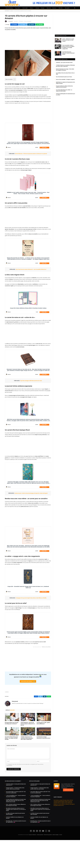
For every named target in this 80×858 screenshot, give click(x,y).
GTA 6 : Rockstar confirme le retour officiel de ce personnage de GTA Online (16, 805)
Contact (60, 834)
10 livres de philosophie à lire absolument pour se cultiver (65, 94)
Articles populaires (40, 834)
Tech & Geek (25, 8)
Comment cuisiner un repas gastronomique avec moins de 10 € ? (16, 784)
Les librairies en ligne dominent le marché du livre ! (43, 737)
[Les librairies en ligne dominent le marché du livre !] (44, 731)
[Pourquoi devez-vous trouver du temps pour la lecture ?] (12, 717)
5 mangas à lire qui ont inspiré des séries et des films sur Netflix (31, 598)
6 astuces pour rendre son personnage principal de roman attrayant (31, 493)
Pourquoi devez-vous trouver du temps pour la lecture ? (11, 723)
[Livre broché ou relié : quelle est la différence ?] (44, 717)
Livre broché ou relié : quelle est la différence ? (43, 723)
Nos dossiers (56, 800)
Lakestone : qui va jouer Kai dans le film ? (64, 62)
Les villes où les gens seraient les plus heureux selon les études (15, 814)
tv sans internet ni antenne (63, 804)
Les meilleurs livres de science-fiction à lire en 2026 (65, 73)
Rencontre (49, 8)
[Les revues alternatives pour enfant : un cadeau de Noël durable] (12, 731)
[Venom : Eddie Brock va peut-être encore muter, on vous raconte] (58, 40)
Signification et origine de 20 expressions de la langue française (65, 83)
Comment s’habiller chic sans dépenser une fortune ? (15, 818)
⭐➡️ (28, 681)
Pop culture (17, 8)
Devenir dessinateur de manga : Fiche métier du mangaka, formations (65, 69)
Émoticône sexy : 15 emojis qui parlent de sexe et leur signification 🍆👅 (16, 821)
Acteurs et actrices (68, 801)
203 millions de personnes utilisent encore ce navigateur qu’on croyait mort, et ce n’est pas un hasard (16, 809)
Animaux (37, 8)
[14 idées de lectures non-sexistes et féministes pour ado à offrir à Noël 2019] (28, 731)
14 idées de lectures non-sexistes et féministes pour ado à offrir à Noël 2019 (27, 738)
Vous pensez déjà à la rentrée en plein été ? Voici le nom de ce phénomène (16, 792)
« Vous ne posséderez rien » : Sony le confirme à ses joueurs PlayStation (16, 796)
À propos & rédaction (32, 834)
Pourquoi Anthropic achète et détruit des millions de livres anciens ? (64, 86)
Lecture (11, 10)
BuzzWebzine (7, 10)
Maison (31, 8)
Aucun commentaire (28, 21)
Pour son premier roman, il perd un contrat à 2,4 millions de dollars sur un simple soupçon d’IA (68, 47)
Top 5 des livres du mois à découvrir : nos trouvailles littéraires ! (31, 269)
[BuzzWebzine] (12, 3)
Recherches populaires (48, 834)
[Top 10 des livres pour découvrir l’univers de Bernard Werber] (58, 53)
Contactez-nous (68, 789)
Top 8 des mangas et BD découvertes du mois (31, 380)
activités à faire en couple (59, 802)
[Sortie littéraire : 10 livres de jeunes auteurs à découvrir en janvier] (28, 717)
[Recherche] (74, 8)
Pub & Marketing (9, 8)
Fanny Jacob (11, 21)
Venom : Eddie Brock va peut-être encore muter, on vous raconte (68, 40)
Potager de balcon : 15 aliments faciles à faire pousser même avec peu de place (15, 788)
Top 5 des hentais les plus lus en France (64, 76)
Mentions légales (56, 834)
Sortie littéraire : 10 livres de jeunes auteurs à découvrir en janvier (31, 153)
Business (54, 8)
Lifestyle (42, 8)
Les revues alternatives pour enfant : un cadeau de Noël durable (11, 738)
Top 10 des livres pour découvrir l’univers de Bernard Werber (68, 53)
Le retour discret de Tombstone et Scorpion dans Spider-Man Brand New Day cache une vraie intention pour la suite (16, 800)
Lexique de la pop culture (64, 800)
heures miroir (60, 805)
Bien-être (60, 8)
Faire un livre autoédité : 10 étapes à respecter (65, 79)
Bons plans (67, 8)
